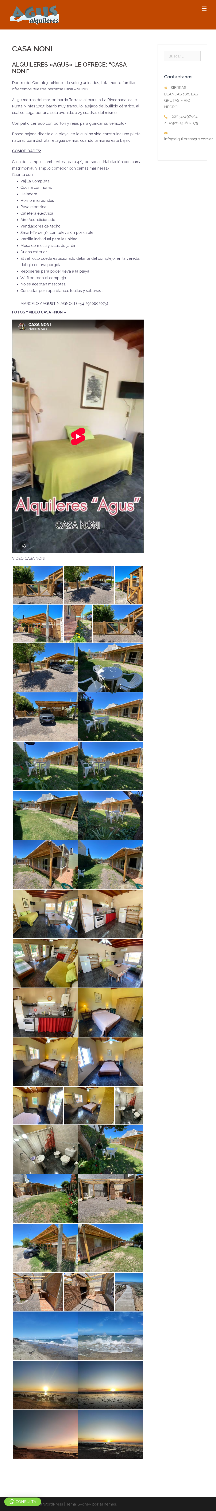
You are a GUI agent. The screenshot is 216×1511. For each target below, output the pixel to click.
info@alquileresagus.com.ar (188, 139)
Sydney (84, 1504)
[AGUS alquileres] (34, 14)
